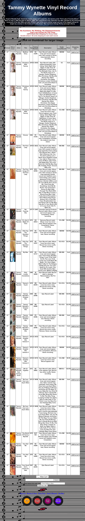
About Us (23, 493)
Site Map (61, 493)
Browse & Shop (32, 493)
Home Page (42, 493)
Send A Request (52, 493)
